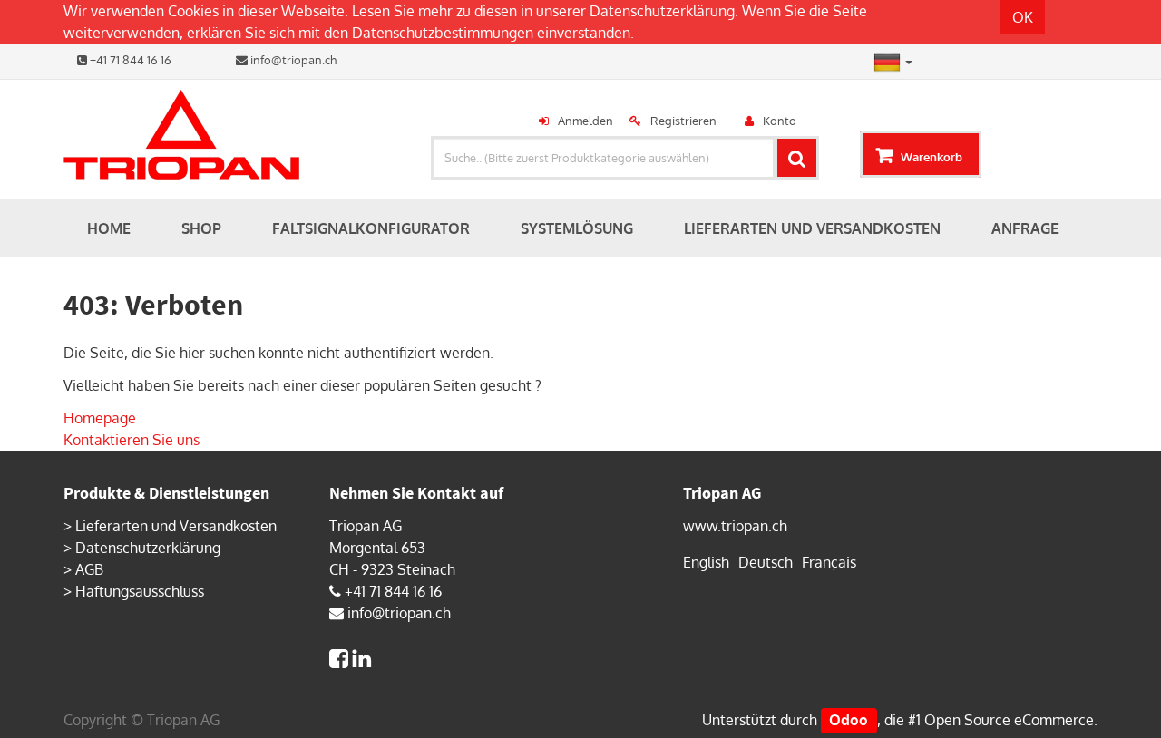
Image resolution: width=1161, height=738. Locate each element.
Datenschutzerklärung (662, 11)
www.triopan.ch (735, 526)
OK (1022, 17)
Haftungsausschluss (139, 591)
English (706, 562)
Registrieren (683, 120)
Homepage (99, 418)
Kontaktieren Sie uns (131, 440)
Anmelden (585, 120)
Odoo (848, 720)
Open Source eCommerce (1009, 720)
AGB (89, 569)
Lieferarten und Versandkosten (176, 526)
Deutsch (765, 562)
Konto (779, 120)
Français (829, 562)
